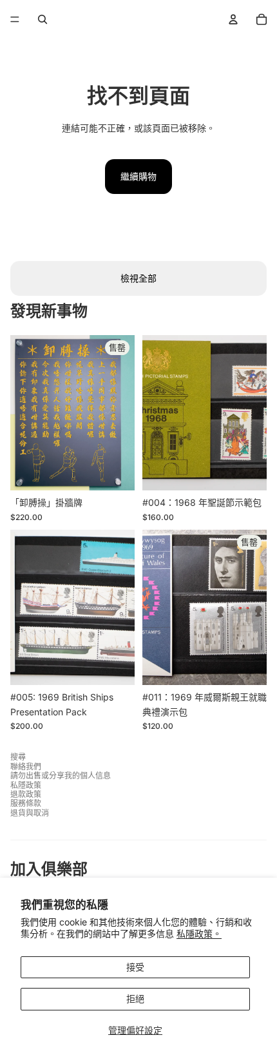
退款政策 (25, 794)
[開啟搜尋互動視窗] (42, 19)
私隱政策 (25, 785)
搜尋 (18, 757)
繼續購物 (138, 176)
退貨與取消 (29, 813)
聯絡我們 (25, 766)
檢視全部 (138, 278)
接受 (135, 966)
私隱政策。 (199, 933)
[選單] (15, 19)
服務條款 (25, 803)
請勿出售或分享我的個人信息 (60, 775)
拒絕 (135, 998)
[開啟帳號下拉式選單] (233, 19)
